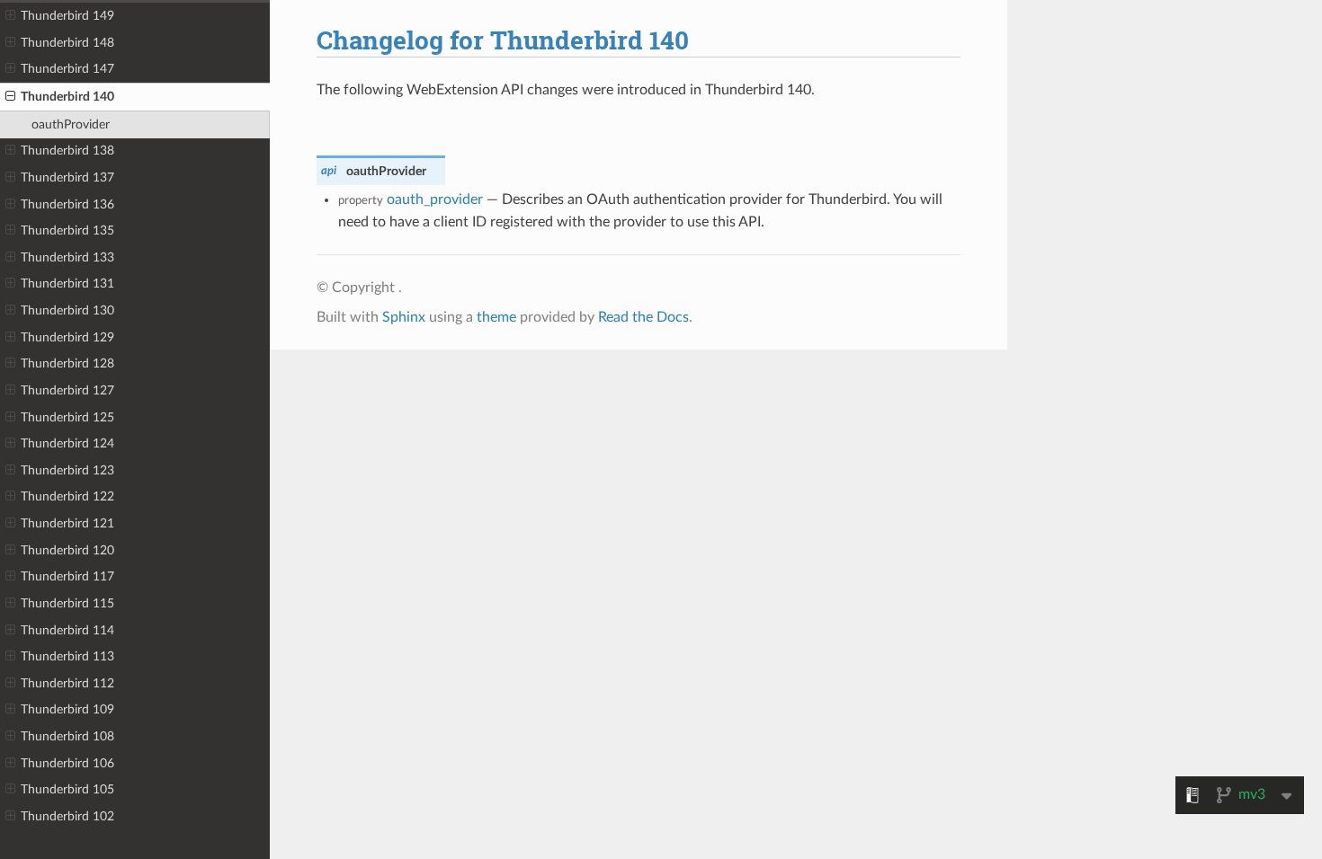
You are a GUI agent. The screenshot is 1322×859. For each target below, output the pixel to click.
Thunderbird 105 (67, 789)
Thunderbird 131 (67, 283)
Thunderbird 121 (67, 523)
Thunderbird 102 (67, 816)
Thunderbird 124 (67, 443)
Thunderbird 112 (67, 683)
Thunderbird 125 (67, 417)
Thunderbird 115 (67, 603)
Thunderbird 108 (67, 736)
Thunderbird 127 (67, 390)
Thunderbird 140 (67, 96)
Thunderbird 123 (67, 470)
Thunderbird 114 (67, 630)
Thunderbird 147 (67, 68)
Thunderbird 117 (67, 576)
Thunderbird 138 (67, 150)
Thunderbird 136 (67, 204)
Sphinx (403, 317)
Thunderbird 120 (67, 550)
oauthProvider (70, 124)
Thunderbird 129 (67, 337)
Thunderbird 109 (67, 709)
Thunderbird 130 (67, 310)
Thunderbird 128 (67, 363)
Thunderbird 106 (67, 763)
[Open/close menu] (10, 16)
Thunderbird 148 (67, 42)
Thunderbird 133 (67, 257)
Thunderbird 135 (67, 230)
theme (496, 317)
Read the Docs (643, 317)
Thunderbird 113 (67, 656)
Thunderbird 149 (67, 15)
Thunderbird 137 (67, 177)
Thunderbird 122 (67, 496)
